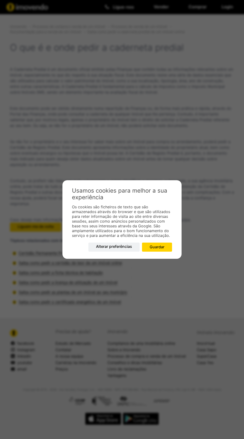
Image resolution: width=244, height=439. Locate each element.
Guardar (157, 246)
